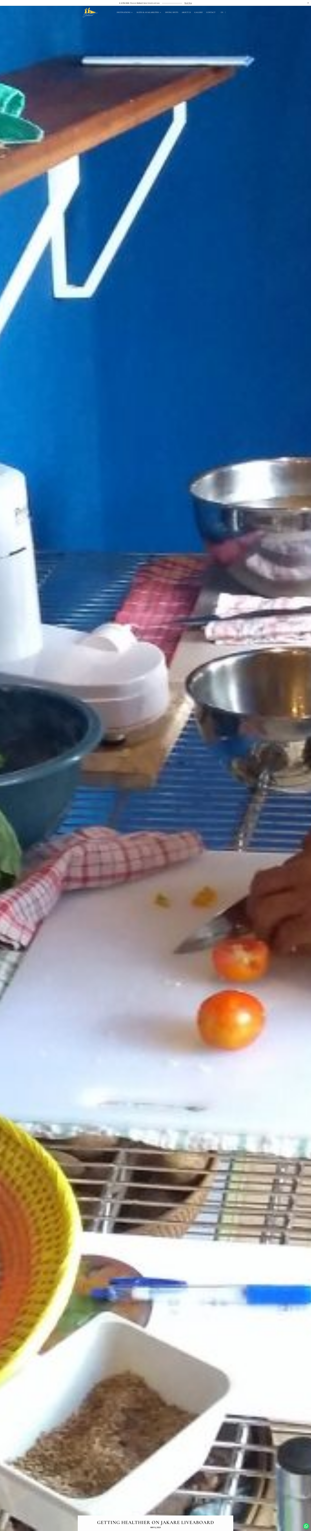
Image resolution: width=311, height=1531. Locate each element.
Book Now (194, 3)
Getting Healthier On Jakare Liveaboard (155, 1522)
